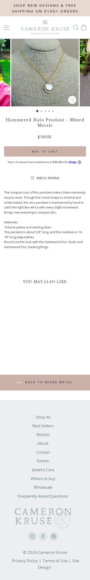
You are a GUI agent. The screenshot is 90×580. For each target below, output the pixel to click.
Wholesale (43, 487)
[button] (45, 178)
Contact (43, 452)
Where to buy (43, 478)
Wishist (43, 434)
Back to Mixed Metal (48, 382)
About (42, 443)
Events (43, 461)
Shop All (43, 417)
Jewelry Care (43, 469)
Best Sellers (43, 425)
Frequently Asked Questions (43, 496)
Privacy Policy (25, 560)
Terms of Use (55, 560)
